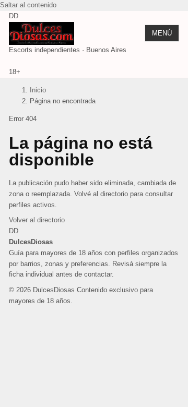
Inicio (38, 90)
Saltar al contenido (28, 5)
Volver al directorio (37, 220)
